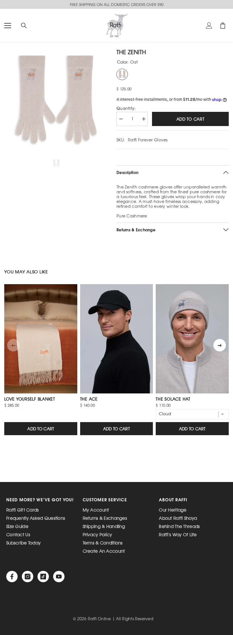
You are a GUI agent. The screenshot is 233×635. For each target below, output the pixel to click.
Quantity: (126, 108)
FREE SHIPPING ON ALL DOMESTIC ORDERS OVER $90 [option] (116, 4)
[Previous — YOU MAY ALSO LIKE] (13, 345)
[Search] (23, 25)
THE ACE (89, 399)
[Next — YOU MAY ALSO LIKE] (219, 345)
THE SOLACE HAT (173, 399)
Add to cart (190, 119)
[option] (56, 99)
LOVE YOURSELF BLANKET (29, 399)
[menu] (7, 25)
